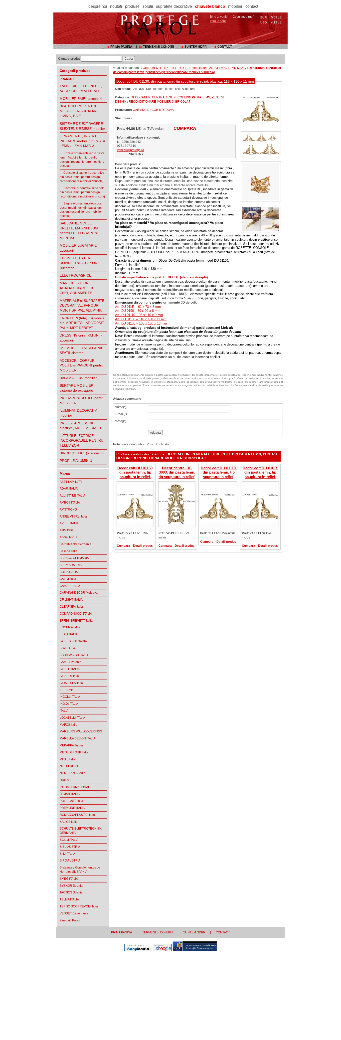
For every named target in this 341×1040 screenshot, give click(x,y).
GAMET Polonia (70, 662)
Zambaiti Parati (70, 920)
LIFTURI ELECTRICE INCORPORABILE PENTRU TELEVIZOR (81, 440)
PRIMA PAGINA (121, 46)
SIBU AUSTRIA (70, 847)
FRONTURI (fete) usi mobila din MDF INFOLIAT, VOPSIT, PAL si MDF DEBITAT (82, 323)
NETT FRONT (69, 766)
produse (132, 6)
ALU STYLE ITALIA (72, 495)
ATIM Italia (67, 530)
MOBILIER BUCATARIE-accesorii (79, 247)
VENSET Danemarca (74, 913)
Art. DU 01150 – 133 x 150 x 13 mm (141, 323)
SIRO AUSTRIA (70, 860)
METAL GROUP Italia (74, 752)
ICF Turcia (67, 690)
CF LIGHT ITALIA (71, 599)
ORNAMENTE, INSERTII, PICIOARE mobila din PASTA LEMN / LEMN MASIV (82, 141)
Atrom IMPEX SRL (72, 537)
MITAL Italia (67, 759)
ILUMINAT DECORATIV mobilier (78, 412)
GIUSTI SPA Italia (71, 683)
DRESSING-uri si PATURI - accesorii (81, 337)
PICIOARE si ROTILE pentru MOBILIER (82, 400)
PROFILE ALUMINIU (76, 461)
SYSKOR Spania (71, 885)
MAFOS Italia (68, 724)
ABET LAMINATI (71, 482)
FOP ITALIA (67, 648)
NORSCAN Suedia (72, 773)
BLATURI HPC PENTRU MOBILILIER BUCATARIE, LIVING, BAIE (80, 111)
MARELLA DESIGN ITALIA (77, 738)
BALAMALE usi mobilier (78, 378)
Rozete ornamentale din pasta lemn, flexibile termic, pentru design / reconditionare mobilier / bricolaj (82, 160)
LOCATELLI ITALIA (72, 717)
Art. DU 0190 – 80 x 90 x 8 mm (137, 311)
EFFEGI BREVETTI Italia (76, 620)
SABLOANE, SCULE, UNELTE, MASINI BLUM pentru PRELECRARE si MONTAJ (79, 230)
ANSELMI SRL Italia (73, 516)
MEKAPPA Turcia (71, 745)
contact (251, 6)
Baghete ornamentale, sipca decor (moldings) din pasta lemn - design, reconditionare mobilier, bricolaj (82, 210)
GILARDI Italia (69, 676)
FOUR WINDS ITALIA (74, 655)
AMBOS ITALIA (70, 502)
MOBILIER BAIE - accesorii (81, 99)
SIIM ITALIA (67, 854)
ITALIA (64, 710)
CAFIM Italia (68, 579)
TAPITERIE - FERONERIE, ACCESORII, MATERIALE (81, 88)
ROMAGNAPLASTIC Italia (77, 815)
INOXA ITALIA (69, 703)
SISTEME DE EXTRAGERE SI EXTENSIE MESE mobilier (82, 126)
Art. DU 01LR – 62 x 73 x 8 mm (138, 307)
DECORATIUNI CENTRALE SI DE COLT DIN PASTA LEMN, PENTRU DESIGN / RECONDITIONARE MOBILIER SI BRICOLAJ (196, 456)
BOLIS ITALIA (69, 572)
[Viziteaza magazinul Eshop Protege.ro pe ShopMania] (138, 950)
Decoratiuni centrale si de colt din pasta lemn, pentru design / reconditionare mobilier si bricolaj (82, 192)
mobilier (235, 6)
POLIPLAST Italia (71, 801)
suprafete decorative (174, 6)
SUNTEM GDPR (195, 46)
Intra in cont (218, 21)
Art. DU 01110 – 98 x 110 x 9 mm (139, 315)
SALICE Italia (69, 822)
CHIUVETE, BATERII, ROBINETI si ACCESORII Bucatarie (79, 263)
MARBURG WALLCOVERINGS (81, 731)
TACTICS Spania (71, 892)
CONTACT (224, 46)
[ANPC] (194, 950)
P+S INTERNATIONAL (75, 787)
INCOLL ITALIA (70, 696)
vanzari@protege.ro (130, 150)
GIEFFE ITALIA (70, 669)
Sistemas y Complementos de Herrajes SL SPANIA (80, 869)
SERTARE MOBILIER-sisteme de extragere (77, 387)
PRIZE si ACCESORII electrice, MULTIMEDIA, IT (81, 425)
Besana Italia (68, 551)
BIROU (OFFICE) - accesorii (82, 453)
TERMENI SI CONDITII (158, 46)
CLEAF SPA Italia (71, 606)
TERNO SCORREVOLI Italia (79, 906)
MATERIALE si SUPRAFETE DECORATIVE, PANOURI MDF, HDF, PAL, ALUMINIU (82, 305)
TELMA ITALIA (69, 899)
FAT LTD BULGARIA (73, 641)
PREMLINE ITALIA (72, 808)
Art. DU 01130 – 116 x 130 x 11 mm (141, 319)
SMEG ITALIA (69, 878)
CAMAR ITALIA (70, 586)
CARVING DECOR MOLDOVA (153, 110)
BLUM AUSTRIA (71, 565)
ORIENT (65, 780)
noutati (116, 6)
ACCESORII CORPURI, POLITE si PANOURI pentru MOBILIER (81, 365)
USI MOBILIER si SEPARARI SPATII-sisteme (82, 350)
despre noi (97, 6)
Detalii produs (143, 545)
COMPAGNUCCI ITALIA (76, 613)
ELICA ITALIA (69, 634)
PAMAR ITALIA (70, 794)
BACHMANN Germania (75, 544)
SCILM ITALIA (69, 840)
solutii (148, 6)
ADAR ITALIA (69, 488)
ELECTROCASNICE (75, 275)
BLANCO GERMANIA (74, 558)
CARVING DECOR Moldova (79, 592)
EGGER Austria (70, 627)
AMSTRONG (68, 509)
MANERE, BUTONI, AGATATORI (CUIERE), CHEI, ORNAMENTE (78, 288)
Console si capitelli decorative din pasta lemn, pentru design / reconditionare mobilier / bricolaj (82, 177)
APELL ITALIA (69, 523)
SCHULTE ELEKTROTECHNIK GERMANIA (81, 831)
